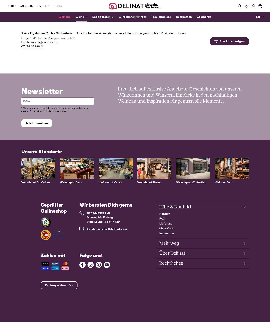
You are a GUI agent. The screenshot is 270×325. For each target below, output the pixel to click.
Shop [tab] (12, 6)
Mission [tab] (27, 6)
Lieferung (165, 223)
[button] (239, 6)
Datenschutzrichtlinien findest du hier (48, 111)
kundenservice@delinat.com (39, 42)
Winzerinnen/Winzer (132, 17)
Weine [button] (80, 17)
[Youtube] (107, 264)
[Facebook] (82, 264)
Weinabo (65, 17)
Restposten (184, 17)
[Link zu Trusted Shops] (46, 222)
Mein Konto (167, 228)
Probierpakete (161, 17)
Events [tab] (43, 6)
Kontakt (164, 213)
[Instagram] (91, 264)
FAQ (162, 218)
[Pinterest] (99, 264)
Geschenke (204, 17)
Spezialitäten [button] (101, 17)
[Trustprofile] (53, 235)
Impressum (166, 233)
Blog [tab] (57, 6)
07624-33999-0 (32, 46)
